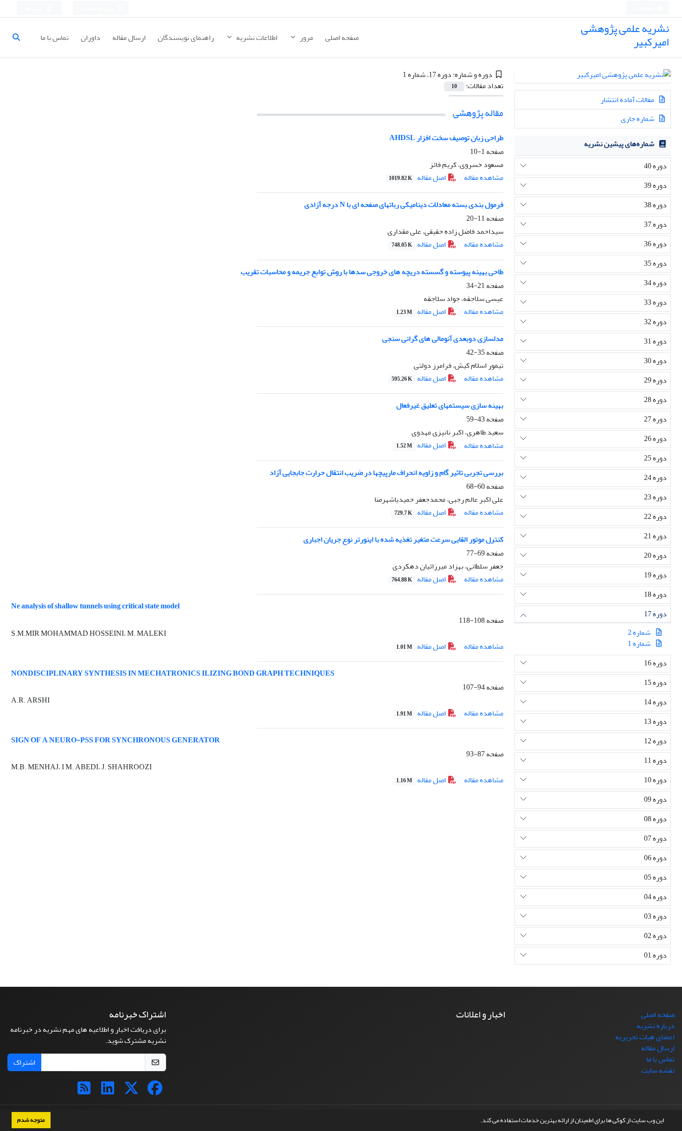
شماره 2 (639, 632)
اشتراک (24, 1062)
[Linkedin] (108, 1091)
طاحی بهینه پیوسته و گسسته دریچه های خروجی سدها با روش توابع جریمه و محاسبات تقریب (372, 272)
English (645, 8)
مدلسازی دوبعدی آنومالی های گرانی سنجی (442, 338)
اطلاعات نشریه (256, 38)
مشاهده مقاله (483, 178)
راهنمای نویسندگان (186, 38)
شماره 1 (639, 644)
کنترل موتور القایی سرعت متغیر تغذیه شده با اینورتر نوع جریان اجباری (403, 539)
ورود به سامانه (98, 8)
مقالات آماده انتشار (628, 100)
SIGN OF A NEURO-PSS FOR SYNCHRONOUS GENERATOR (115, 740)
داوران (90, 38)
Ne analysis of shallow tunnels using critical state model (95, 606)
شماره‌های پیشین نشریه (619, 144)
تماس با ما (54, 38)
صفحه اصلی (342, 38)
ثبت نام (35, 8)
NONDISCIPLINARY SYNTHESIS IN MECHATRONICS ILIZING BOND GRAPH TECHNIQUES (173, 673)
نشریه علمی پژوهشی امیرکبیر (625, 35)
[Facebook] (155, 1091)
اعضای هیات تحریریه (645, 1037)
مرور (305, 38)
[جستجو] (20, 37)
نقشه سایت (658, 1070)
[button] (477, 1121)
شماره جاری (638, 119)
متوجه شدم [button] (31, 1119)
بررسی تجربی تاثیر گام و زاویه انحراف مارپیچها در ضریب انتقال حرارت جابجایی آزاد (386, 472)
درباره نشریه (656, 1026)
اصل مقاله (418, 178)
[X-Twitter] (131, 1091)
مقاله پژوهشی (478, 113)
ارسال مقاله (129, 38)
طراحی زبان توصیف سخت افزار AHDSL (446, 138)
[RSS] (84, 1091)
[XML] (396, 75)
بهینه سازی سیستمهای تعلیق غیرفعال (449, 405)
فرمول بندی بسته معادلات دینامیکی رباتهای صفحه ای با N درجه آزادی (403, 204)
